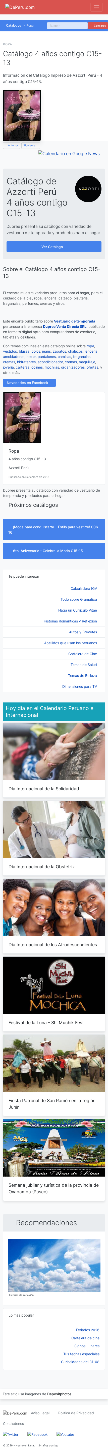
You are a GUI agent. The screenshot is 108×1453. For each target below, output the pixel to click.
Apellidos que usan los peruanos (71, 643)
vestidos (10, 351)
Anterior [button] (12, 145)
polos (35, 351)
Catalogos (13, 25)
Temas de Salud (84, 664)
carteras (22, 367)
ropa (90, 346)
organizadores (73, 367)
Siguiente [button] (29, 145)
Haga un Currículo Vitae (78, 610)
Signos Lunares (86, 1346)
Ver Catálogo (52, 247)
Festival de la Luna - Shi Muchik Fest (46, 1022)
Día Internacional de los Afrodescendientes (53, 944)
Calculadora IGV (84, 588)
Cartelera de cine (85, 1338)
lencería (91, 351)
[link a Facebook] (37, 1434)
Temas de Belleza (83, 675)
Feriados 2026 (87, 1330)
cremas (9, 362)
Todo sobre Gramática (79, 599)
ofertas (92, 367)
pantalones (47, 356)
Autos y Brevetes (83, 632)
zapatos (59, 351)
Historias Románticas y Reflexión (71, 621)
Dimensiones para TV (80, 686)
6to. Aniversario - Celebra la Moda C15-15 (48, 551)
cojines (37, 367)
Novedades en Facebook (28, 382)
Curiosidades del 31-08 (80, 1362)
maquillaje (87, 362)
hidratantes (26, 362)
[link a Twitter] (10, 1434)
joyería (8, 367)
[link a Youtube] (65, 1434)
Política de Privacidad (76, 1413)
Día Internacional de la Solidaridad (44, 788)
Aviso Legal (40, 1413)
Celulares (99, 25)
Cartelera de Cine (83, 654)
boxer (31, 356)
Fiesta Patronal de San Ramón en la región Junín (52, 1104)
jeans (46, 351)
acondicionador (50, 362)
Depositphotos (59, 1394)
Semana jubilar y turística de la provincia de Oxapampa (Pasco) (54, 1188)
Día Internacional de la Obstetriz (42, 866)
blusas (24, 351)
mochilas (52, 367)
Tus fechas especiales (81, 1354)
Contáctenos (13, 1423)
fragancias (81, 356)
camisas (64, 356)
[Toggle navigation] (96, 7)
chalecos (75, 351)
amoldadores (13, 356)
